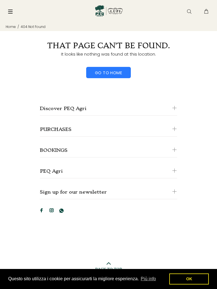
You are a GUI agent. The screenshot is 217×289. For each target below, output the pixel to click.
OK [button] (189, 279)
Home (11, 26)
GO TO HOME (108, 73)
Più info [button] (148, 278)
